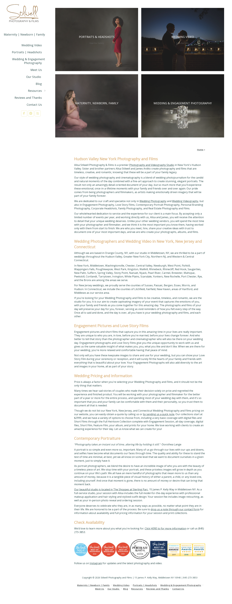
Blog (39, 84)
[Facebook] (24, 113)
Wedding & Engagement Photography (28, 61)
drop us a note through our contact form (175, 509)
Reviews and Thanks (28, 98)
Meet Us (36, 70)
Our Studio (34, 77)
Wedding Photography (153, 201)
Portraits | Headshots (27, 52)
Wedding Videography (185, 201)
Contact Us (34, 104)
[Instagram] (31, 113)
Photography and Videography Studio (151, 165)
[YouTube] (38, 113)
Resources (35, 91)
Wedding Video (31, 45)
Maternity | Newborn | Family (24, 34)
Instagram (96, 563)
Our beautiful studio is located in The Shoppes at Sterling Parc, (111, 489)
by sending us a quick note (158, 414)
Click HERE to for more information (165, 528)
